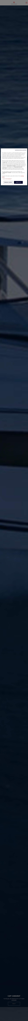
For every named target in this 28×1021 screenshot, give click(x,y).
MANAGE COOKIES (8, 182)
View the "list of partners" (7, 178)
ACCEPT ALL (18, 182)
